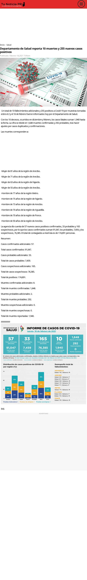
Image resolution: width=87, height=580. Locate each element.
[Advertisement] (43, 25)
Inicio (2, 45)
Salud (9, 45)
